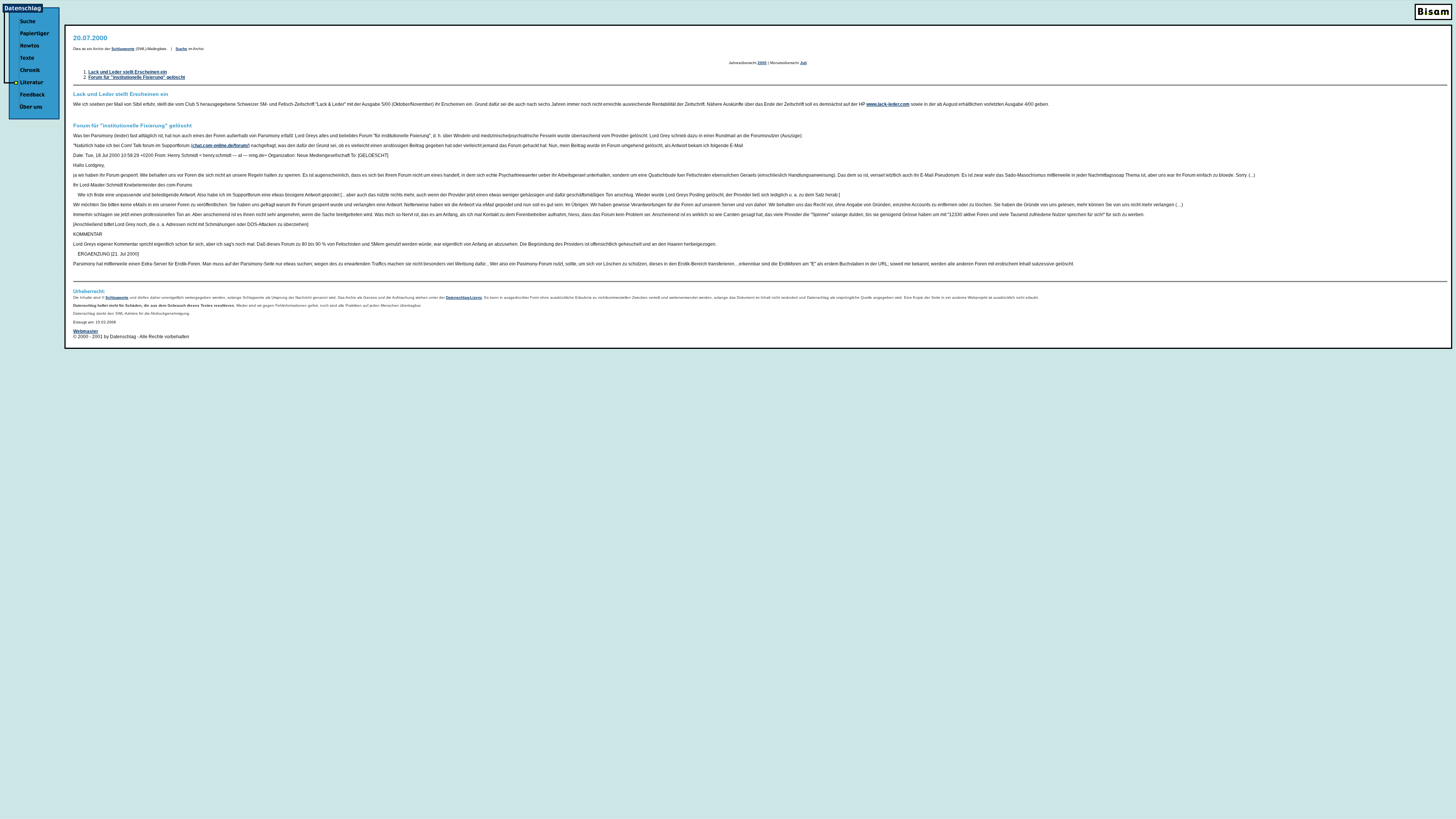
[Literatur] (34, 87)
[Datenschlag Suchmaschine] (34, 25)
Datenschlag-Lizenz (464, 297)
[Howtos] (34, 50)
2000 (762, 63)
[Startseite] (31, 11)
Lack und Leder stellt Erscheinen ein (127, 72)
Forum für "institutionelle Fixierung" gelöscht (136, 77)
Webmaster (85, 331)
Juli (803, 63)
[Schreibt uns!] (34, 99)
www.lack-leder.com (888, 104)
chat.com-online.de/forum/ (220, 145)
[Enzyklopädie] (34, 38)
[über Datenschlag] (34, 111)
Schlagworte (123, 49)
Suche (181, 49)
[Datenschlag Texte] (34, 62)
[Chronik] (34, 74)
